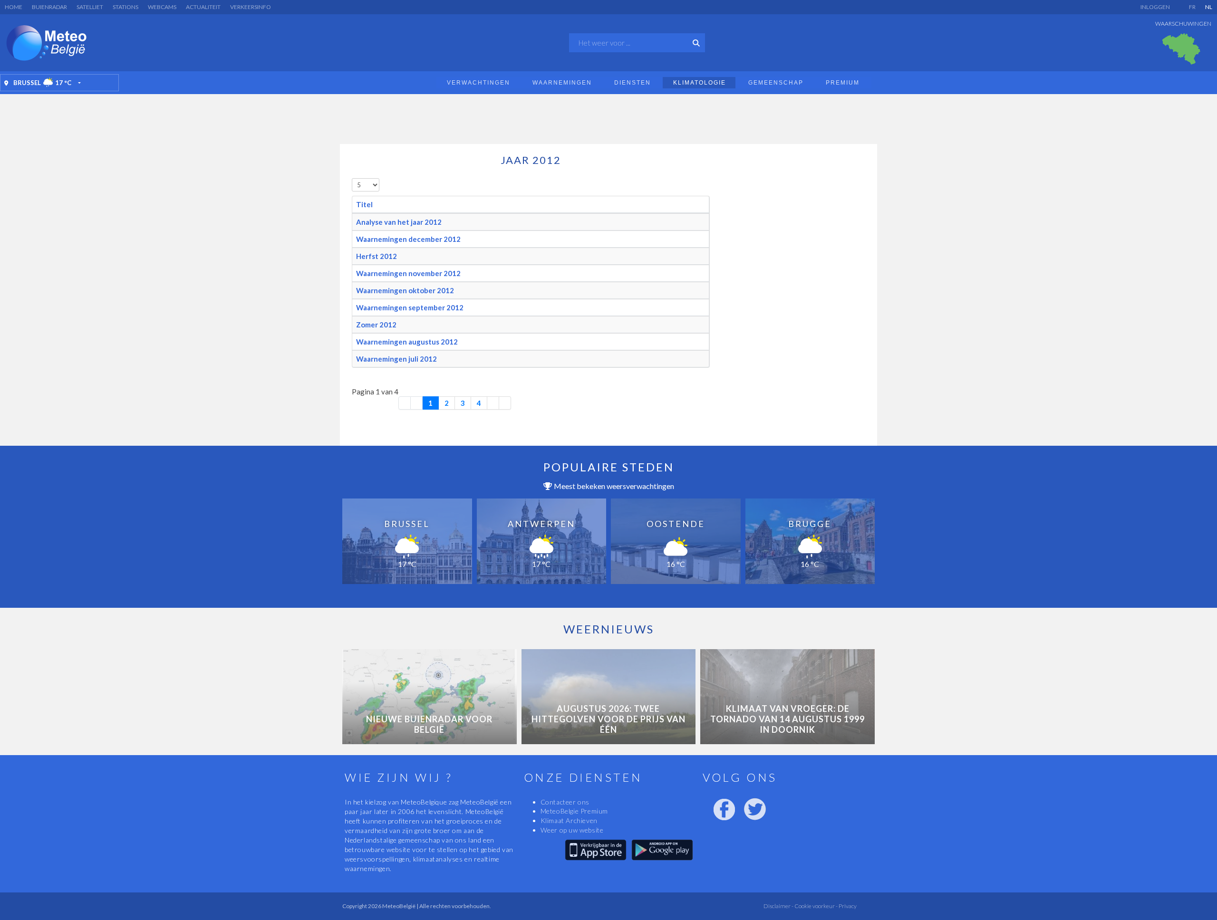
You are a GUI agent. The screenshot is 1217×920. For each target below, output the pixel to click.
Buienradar (49, 6)
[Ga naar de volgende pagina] (493, 403)
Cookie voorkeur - (815, 906)
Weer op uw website (572, 830)
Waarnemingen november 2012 (408, 273)
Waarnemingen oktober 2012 (405, 290)
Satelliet (90, 6)
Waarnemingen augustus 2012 (407, 341)
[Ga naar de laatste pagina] (505, 403)
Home (13, 6)
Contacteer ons (565, 802)
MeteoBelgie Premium (574, 811)
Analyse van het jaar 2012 (399, 222)
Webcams (162, 6)
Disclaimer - (778, 906)
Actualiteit (203, 6)
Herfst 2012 (376, 256)
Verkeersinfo (250, 6)
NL (1208, 6)
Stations (125, 6)
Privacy (847, 906)
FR (1192, 6)
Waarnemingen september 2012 (410, 307)
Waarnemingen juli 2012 (396, 359)
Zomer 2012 (376, 324)
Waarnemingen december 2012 (408, 239)
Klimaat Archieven (569, 820)
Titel (364, 204)
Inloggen (1155, 6)
